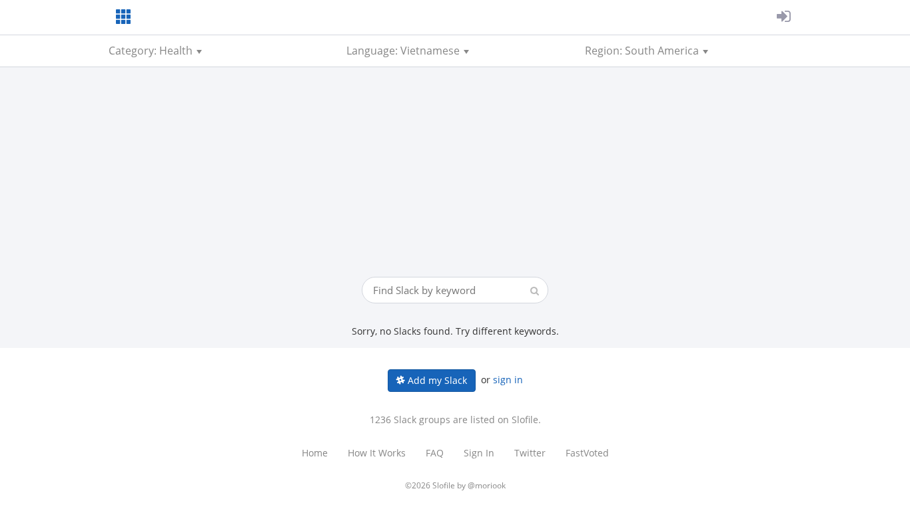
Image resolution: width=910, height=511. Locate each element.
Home (315, 452)
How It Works (377, 452)
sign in (508, 379)
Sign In (479, 452)
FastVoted (587, 452)
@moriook (487, 485)
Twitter (530, 452)
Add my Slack (436, 380)
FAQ (435, 452)
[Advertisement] (455, 177)
